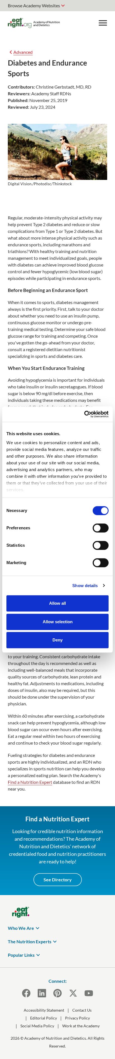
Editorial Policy (43, 1018)
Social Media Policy (37, 1025)
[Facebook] (26, 993)
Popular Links (21, 955)
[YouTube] (88, 993)
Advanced (23, 52)
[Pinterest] (57, 993)
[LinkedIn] (41, 993)
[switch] (101, 527)
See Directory (58, 879)
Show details (85, 585)
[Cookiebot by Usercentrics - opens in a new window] (84, 414)
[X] (73, 993)
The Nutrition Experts (29, 941)
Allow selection (58, 621)
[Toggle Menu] (102, 22)
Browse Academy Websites (34, 5)
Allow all (57, 603)
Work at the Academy (81, 1025)
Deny (57, 640)
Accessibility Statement (44, 1010)
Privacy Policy (77, 1018)
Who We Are (21, 928)
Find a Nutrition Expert (30, 782)
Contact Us (82, 1010)
